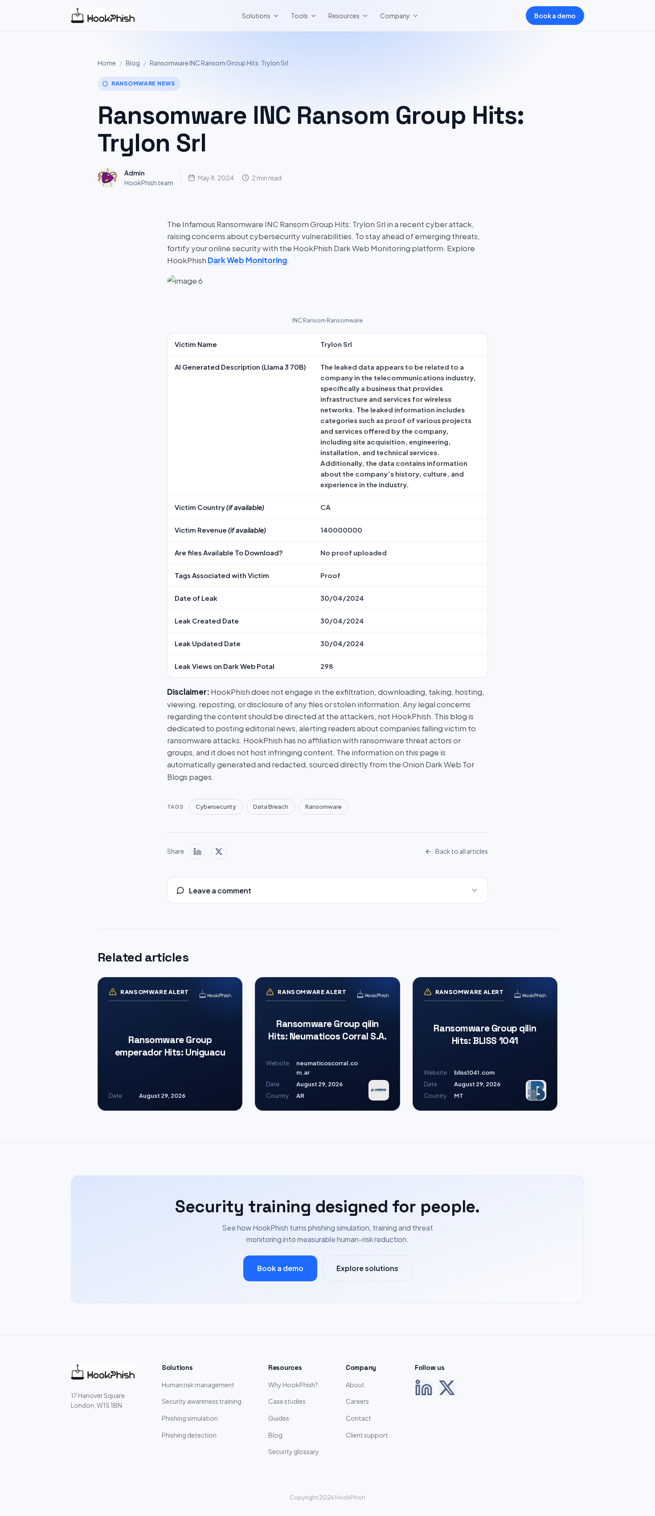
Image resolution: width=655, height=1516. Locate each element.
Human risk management (198, 1385)
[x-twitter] (219, 852)
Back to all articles (461, 851)
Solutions (256, 16)
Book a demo (555, 16)
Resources (344, 16)
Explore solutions (367, 1268)
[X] (447, 1388)
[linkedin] (197, 852)
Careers (357, 1401)
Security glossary (293, 1451)
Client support (367, 1435)
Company (395, 16)
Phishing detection (189, 1435)
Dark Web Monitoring (247, 260)
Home (107, 63)
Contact (358, 1418)
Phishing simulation (190, 1418)
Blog (133, 63)
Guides (278, 1418)
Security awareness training (202, 1401)
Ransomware (323, 806)
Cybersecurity (216, 806)
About (355, 1385)
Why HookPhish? (293, 1385)
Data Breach (270, 806)
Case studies (287, 1401)
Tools (299, 16)
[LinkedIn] (424, 1388)
